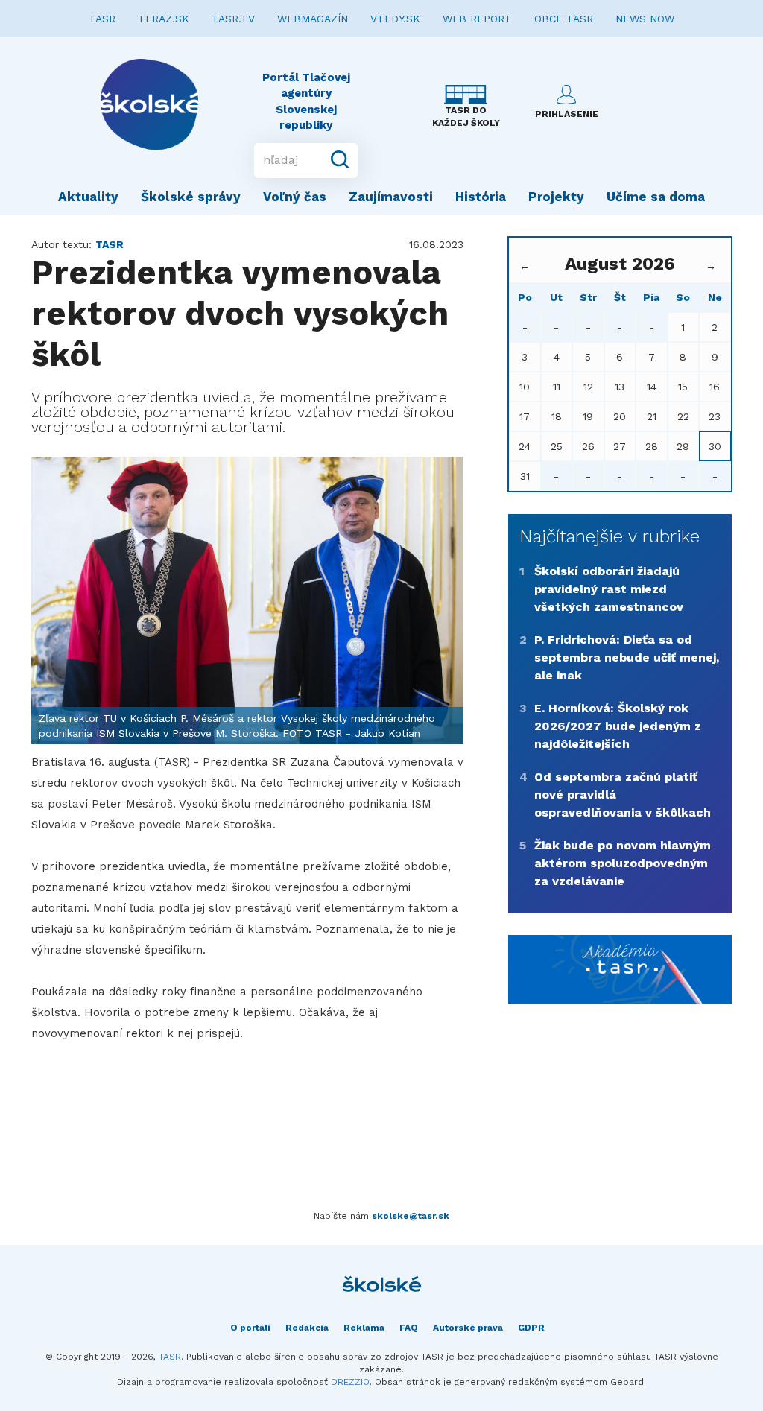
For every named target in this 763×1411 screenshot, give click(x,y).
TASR (102, 19)
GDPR (531, 1327)
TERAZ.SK (163, 19)
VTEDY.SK (395, 19)
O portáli (250, 1327)
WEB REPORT (477, 19)
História (480, 196)
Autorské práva (468, 1327)
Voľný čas (294, 196)
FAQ (408, 1327)
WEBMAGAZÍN (312, 19)
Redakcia (307, 1327)
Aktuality (88, 196)
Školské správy (191, 196)
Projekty (556, 196)
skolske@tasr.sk (410, 1216)
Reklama (363, 1327)
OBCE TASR (563, 19)
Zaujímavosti (391, 196)
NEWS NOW (644, 19)
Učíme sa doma (656, 196)
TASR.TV (233, 19)
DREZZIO (350, 1382)
